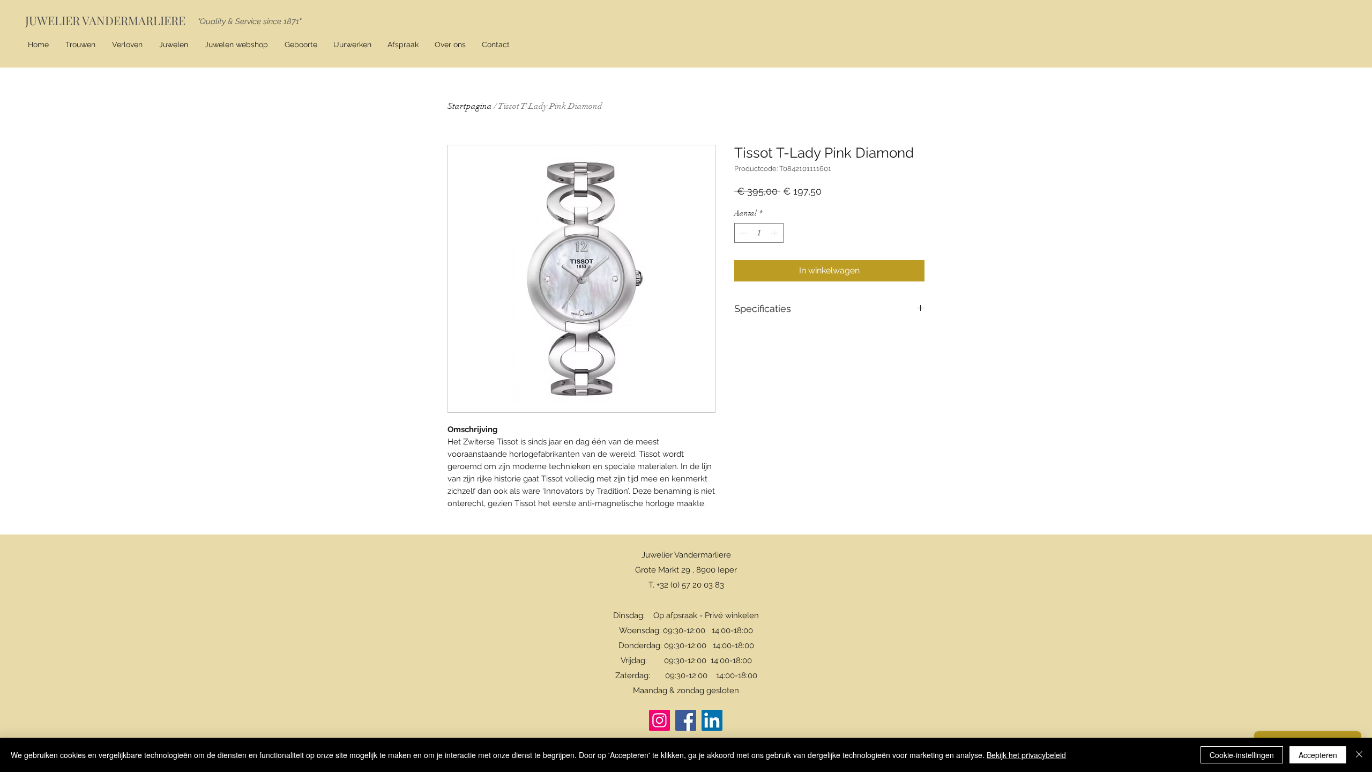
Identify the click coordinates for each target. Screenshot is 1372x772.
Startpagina (470, 106)
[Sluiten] (1359, 754)
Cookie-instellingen (1242, 754)
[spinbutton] (759, 233)
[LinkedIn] (712, 720)
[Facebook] (685, 720)
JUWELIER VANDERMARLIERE (105, 20)
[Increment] (775, 233)
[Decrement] (742, 233)
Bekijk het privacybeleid (1026, 754)
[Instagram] (659, 720)
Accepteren (1318, 754)
